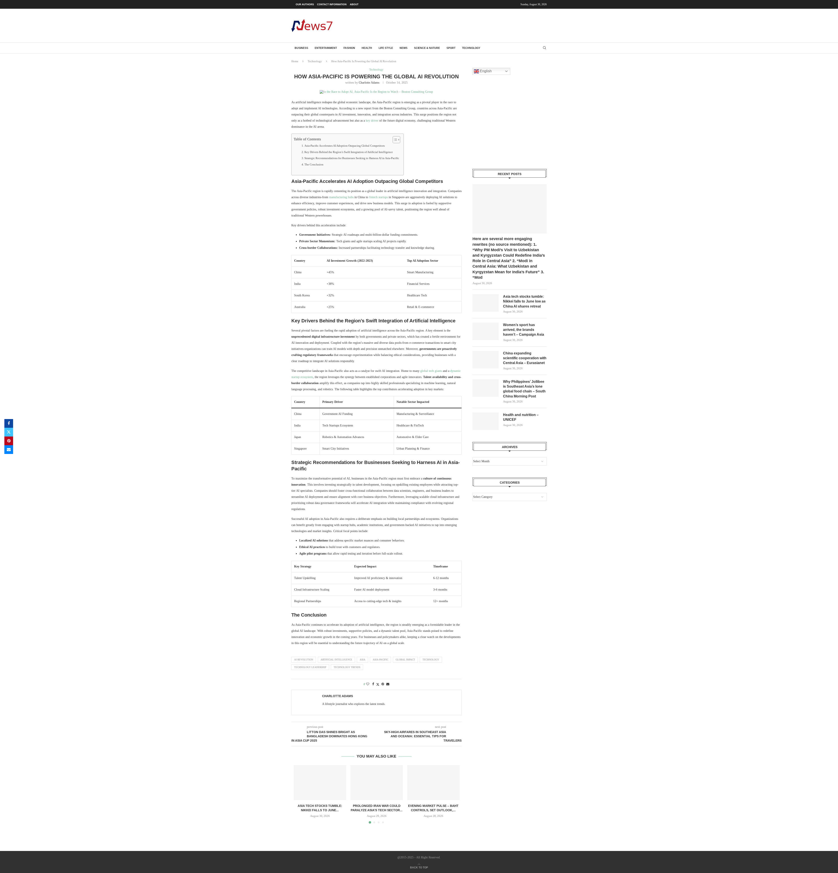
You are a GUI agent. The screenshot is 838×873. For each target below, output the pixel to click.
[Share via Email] (8, 449)
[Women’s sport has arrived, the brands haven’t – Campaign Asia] (485, 331)
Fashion (349, 48)
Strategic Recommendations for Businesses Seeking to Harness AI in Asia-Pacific (351, 158)
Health (367, 48)
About (354, 4)
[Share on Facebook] (8, 423)
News (403, 48)
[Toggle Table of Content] (394, 139)
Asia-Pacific (380, 659)
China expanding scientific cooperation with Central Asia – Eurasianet (524, 358)
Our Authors (305, 4)
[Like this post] (367, 684)
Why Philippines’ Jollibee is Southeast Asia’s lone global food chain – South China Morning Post (524, 389)
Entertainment (326, 48)
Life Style (386, 48)
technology (430, 659)
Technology (471, 48)
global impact (405, 659)
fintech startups (378, 197)
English (485, 71)
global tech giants (431, 371)
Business (301, 48)
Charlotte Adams (369, 82)
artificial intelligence (336, 659)
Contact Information (332, 4)
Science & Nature (427, 48)
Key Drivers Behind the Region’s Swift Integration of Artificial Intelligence (348, 152)
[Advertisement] (467, 25)
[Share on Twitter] (8, 432)
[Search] (544, 48)
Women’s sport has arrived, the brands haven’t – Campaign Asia (523, 330)
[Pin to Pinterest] (8, 440)
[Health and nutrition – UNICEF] (485, 421)
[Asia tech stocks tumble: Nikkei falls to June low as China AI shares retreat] (320, 782)
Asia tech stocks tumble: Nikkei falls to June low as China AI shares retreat (524, 301)
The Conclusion (313, 164)
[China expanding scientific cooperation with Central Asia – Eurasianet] (485, 359)
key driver (372, 120)
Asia (362, 659)
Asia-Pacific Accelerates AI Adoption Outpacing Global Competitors (344, 145)
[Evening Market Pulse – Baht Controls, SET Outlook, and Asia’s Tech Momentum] (433, 782)
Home (294, 61)
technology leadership (310, 667)
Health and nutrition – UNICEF (521, 417)
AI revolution (303, 659)
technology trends (347, 667)
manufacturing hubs (341, 197)
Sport (450, 48)
